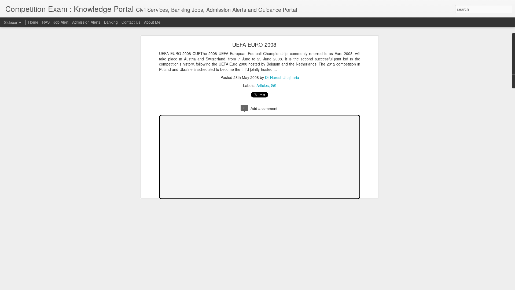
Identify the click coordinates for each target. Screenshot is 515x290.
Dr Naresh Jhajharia (282, 77)
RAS (46, 22)
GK (273, 85)
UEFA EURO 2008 (254, 44)
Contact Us (131, 22)
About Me (152, 22)
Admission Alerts (86, 22)
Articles (262, 85)
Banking (111, 22)
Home (33, 22)
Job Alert (60, 22)
